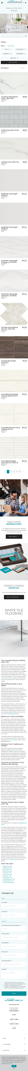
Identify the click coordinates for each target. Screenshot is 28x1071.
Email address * (5, 942)
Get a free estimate (12, 859)
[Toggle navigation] (2, 3)
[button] (20, 2)
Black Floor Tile (7, 868)
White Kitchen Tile (8, 881)
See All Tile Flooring (8, 882)
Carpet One (4, 16)
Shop (4, 1038)
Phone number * (6, 933)
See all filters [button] (13, 62)
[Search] (26, 36)
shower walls (13, 739)
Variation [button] (13, 58)
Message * (4, 969)
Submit (14, 993)
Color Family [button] (20, 49)
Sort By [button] (22, 68)
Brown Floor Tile (7, 871)
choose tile (6, 678)
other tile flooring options (11, 713)
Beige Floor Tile (7, 866)
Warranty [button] (6, 53)
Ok (14, 1066)
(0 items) (25, 2)
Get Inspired (6, 1044)
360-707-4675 (14, 10)
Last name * (4, 911)
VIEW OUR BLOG (12, 536)
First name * (4, 902)
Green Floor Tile (7, 874)
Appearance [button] (20, 53)
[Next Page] (22, 471)
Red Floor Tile (7, 876)
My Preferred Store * (6, 960)
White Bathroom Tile (9, 879)
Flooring (11, 16)
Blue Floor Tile (7, 869)
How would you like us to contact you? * (11, 925)
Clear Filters (11, 46)
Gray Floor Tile (7, 872)
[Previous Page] (5, 471)
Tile (16, 16)
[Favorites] (23, 2)
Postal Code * (5, 951)
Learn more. (9, 1063)
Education (6, 1050)
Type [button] (6, 49)
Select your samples (13, 597)
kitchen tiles (16, 751)
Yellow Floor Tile (7, 877)
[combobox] (13, 36)
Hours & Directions (14, 1010)
